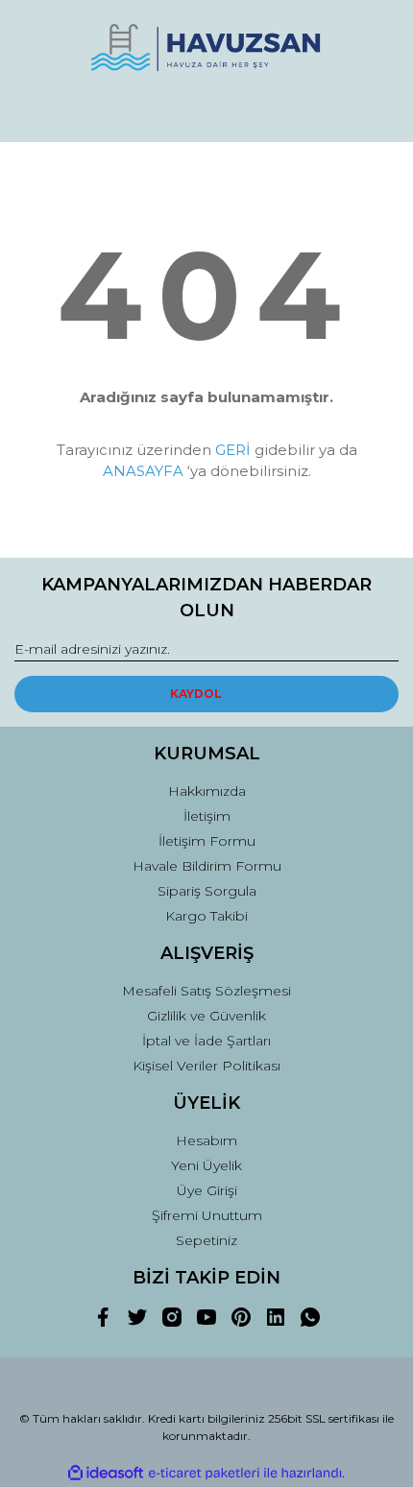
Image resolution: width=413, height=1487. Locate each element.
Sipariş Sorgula (207, 890)
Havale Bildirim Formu (207, 866)
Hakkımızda (207, 791)
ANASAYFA (143, 471)
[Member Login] (206, 110)
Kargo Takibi (206, 915)
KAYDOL (196, 693)
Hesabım (206, 1140)
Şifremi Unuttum (207, 1215)
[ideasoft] (105, 1473)
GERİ (233, 450)
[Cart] (375, 110)
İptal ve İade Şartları (206, 1040)
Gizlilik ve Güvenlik (206, 1015)
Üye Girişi (207, 1190)
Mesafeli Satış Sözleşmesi (206, 990)
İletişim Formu (206, 841)
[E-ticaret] (204, 1473)
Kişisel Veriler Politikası (206, 1065)
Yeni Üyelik (206, 1165)
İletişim (207, 816)
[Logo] (206, 47)
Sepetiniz (206, 1240)
